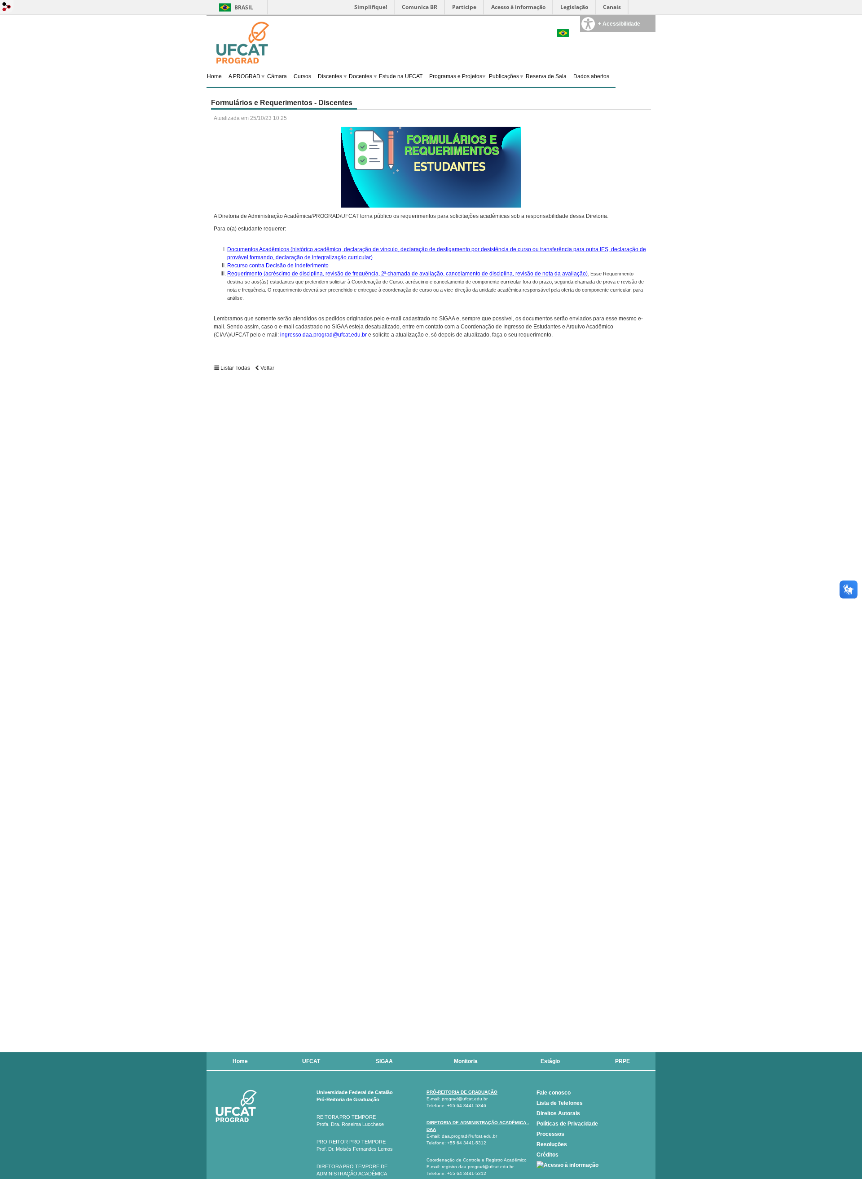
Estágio (550, 1061)
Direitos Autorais (558, 1113)
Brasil (243, 7)
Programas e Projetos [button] (455, 76)
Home (214, 76)
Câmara (277, 76)
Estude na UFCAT (400, 76)
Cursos (302, 76)
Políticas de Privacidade (567, 1124)
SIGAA (384, 1061)
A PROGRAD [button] (244, 76)
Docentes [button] (360, 76)
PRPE (622, 1061)
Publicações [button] (504, 76)
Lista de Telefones (560, 1103)
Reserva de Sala (546, 76)
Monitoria (466, 1061)
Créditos (548, 1155)
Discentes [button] (330, 76)
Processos (550, 1134)
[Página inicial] (243, 42)
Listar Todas (235, 368)
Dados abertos (591, 76)
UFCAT (311, 1061)
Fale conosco (554, 1093)
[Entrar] (6, 7)
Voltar (266, 368)
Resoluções (552, 1144)
